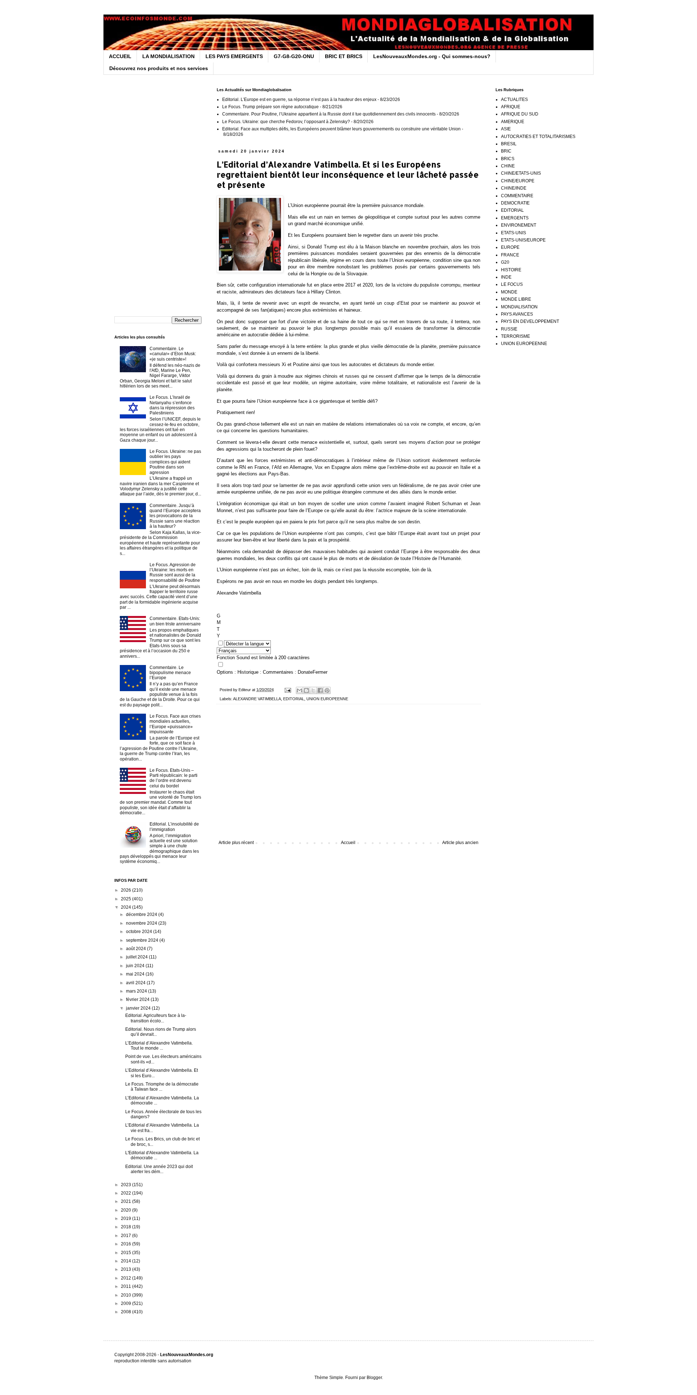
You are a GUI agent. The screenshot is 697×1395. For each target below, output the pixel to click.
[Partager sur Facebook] (320, 690)
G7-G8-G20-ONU (294, 56)
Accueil (348, 842)
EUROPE (510, 247)
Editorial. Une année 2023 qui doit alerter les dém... (159, 1169)
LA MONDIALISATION (168, 56)
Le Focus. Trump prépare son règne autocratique (270, 106)
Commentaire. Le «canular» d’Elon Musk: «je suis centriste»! (173, 354)
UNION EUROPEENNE (327, 699)
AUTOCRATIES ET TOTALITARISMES (538, 136)
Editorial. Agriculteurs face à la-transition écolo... (155, 1018)
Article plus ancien (460, 842)
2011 (126, 1286)
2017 (126, 1235)
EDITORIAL (293, 699)
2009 (126, 1303)
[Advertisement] (348, 780)
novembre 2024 (142, 923)
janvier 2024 (139, 1008)
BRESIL (509, 143)
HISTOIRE (511, 269)
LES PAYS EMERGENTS (234, 56)
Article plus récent (236, 842)
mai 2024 (136, 974)
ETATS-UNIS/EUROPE (523, 240)
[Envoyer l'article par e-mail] (287, 690)
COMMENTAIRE (517, 195)
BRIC (506, 151)
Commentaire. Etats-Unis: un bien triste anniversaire (175, 621)
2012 (126, 1278)
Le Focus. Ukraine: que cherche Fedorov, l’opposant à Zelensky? (286, 121)
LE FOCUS (512, 284)
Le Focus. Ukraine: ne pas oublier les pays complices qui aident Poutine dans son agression (175, 462)
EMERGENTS (515, 217)
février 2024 (138, 999)
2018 (126, 1226)
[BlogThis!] (306, 690)
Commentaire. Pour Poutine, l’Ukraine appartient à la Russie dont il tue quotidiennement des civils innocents (329, 114)
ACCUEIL (120, 56)
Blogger (374, 1377)
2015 (126, 1252)
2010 (126, 1295)
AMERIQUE (512, 121)
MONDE (509, 292)
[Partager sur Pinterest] (327, 690)
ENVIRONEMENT (518, 225)
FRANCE (510, 254)
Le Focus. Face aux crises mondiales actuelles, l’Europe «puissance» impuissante (175, 724)
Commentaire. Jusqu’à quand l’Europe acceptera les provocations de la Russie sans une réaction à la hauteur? (175, 516)
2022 (126, 1193)
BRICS (507, 158)
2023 (126, 1184)
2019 (126, 1218)
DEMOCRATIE (515, 203)
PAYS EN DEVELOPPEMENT (530, 321)
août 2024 (136, 948)
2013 (126, 1269)
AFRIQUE (510, 106)
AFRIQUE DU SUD (519, 114)
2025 (126, 898)
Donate (305, 672)
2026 (126, 890)
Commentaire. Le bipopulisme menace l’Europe (170, 673)
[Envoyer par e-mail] (299, 690)
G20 (505, 262)
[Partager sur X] (313, 690)
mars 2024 (137, 991)
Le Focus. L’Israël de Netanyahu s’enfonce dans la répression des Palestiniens (172, 405)
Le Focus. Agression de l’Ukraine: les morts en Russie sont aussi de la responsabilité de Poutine (175, 572)
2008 (126, 1311)
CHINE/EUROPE (517, 180)
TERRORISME (515, 336)
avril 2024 (136, 982)
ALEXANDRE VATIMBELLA (257, 699)
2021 (126, 1201)
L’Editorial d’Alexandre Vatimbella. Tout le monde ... (159, 1046)
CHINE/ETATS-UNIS (521, 173)
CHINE (508, 166)
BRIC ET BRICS (343, 56)
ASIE (506, 128)
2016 (126, 1243)
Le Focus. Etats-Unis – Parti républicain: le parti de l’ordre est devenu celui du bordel (173, 778)
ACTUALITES (514, 99)
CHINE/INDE (513, 188)
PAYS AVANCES (517, 314)
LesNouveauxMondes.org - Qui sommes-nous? (431, 56)
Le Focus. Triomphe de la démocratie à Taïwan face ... (162, 1087)
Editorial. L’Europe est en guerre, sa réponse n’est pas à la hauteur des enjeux (299, 99)
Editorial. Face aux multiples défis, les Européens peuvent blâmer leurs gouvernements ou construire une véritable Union (341, 128)
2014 (126, 1261)
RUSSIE (509, 329)
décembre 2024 (142, 914)
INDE (506, 277)
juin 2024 (136, 965)
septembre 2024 (142, 940)
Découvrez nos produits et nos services (158, 68)
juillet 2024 (137, 957)
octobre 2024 (139, 931)
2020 (126, 1210)
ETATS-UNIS (513, 232)
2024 (126, 907)
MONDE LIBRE (516, 299)
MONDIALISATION (519, 306)
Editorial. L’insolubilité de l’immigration (174, 827)
